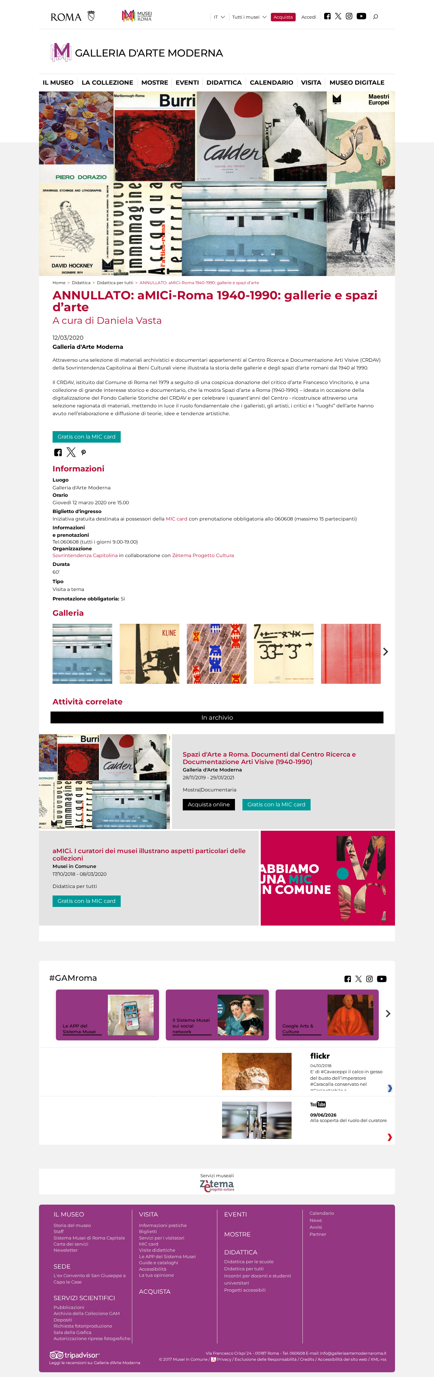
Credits (307, 1359)
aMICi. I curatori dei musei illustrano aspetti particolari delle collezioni (149, 854)
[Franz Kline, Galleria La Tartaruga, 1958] (149, 654)
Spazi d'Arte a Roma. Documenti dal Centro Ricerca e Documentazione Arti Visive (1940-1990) (269, 758)
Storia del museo (72, 1225)
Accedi (308, 17)
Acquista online (209, 804)
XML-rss (379, 1359)
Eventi (187, 82)
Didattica (224, 82)
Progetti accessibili (245, 1290)
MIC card (177, 519)
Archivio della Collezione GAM (87, 1313)
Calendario (271, 82)
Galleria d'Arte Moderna (149, 53)
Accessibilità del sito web (342, 1359)
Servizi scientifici (84, 1298)
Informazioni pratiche (163, 1225)
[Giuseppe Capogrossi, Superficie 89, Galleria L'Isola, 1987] (216, 663)
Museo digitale (357, 82)
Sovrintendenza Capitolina (85, 555)
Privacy (224, 1359)
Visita (311, 82)
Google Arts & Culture (297, 1028)
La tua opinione (156, 1275)
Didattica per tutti (115, 282)
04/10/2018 (346, 1078)
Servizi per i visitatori (161, 1238)
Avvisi (316, 1227)
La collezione (107, 82)
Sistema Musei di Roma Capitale (89, 1238)
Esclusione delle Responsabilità (266, 1359)
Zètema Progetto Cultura (203, 555)
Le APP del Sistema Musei (79, 1028)
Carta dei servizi (71, 1244)
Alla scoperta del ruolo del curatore (348, 1120)
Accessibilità (152, 1269)
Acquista (283, 17)
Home (59, 282)
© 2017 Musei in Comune (183, 1359)
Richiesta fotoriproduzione (83, 1326)
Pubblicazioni (69, 1307)
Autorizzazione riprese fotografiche (92, 1338)
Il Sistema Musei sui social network (191, 1025)
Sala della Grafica (73, 1332)
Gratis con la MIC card (87, 436)
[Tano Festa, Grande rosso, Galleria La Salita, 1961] (351, 654)
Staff (58, 1231)
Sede (62, 1267)
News (316, 1220)
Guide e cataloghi (158, 1262)
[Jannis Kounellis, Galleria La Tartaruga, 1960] (284, 654)
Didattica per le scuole (249, 1261)
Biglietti (148, 1231)
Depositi (63, 1319)
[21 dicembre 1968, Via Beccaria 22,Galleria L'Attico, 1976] (82, 654)
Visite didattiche (157, 1250)
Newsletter (66, 1250)
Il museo (58, 82)
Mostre (154, 82)
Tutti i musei (246, 17)
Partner (318, 1234)
